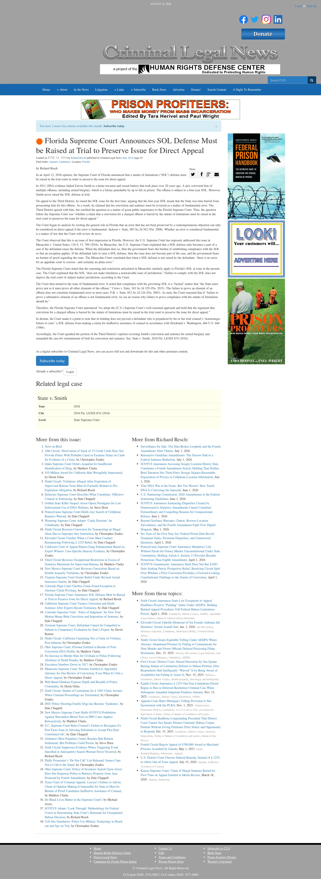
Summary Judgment (151, 631)
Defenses (210, 674)
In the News (81, 89)
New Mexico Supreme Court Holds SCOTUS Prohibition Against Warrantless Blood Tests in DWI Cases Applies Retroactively (80, 716)
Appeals (53, 161)
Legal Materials (206, 653)
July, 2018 (128, 157)
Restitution (184, 696)
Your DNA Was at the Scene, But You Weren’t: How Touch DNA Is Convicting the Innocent (177, 488)
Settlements (167, 753)
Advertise (179, 89)
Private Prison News (171, 861)
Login (298, 6)
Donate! (196, 89)
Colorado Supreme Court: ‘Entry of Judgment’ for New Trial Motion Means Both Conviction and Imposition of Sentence (83, 614)
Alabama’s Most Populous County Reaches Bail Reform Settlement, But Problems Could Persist (79, 740)
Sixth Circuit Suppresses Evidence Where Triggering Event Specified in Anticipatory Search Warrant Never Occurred (81, 749)
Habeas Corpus (190, 613)
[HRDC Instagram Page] (266, 18)
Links (120, 89)
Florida (86, 161)
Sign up (311, 6)
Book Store (159, 89)
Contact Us (165, 848)
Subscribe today (114, 126)
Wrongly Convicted (219, 861)
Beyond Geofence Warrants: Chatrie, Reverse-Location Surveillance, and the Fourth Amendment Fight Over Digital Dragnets (178, 524)
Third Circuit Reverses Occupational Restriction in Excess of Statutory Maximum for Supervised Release (82, 562)
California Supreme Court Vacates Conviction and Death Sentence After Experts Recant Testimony (79, 605)
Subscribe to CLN (218, 848)
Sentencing (164, 779)
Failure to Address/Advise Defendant (175, 618)
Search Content (216, 89)
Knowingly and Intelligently (204, 679)
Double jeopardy (179, 679)
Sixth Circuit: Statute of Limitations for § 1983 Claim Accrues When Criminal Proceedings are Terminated (83, 692)
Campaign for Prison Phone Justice (115, 861)
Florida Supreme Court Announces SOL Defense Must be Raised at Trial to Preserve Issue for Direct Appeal (85, 597)
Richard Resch (78, 157)
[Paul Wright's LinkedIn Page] (278, 18)
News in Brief (53, 446)
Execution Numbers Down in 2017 (66, 664)
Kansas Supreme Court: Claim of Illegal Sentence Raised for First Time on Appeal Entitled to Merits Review (178, 772)
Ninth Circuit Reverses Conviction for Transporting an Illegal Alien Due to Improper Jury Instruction (83, 531)
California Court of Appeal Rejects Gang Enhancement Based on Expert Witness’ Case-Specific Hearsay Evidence (84, 549)
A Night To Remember (247, 89)
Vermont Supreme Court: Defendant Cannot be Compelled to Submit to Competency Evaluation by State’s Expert (82, 627)
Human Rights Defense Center (112, 853)
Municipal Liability (186, 631)
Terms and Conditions (172, 857)
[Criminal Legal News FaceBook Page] (243, 18)
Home (46, 89)
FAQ (161, 853)
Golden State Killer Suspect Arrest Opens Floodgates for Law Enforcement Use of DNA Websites (83, 505)
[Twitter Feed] (255, 18)
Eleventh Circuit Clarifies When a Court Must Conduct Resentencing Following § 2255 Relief (78, 540)
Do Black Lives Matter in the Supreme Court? (73, 799)
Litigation (101, 89)
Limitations (65, 161)
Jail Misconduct (205, 627)
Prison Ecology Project (221, 857)
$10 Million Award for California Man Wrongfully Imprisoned (83, 472)
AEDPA (204, 613)
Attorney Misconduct (186, 653)
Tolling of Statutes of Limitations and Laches (186, 714)
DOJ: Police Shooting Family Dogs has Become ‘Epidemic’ (82, 704)
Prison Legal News (105, 857)
